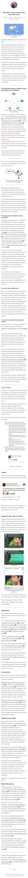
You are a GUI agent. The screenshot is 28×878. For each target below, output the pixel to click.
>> (17, 869)
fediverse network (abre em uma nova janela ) (13, 359)
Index (14, 869)
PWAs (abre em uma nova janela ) (16, 645)
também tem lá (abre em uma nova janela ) (12, 241)
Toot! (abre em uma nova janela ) (15, 636)
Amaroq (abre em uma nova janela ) (11, 638)
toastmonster (18, 181)
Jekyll (11, 875)
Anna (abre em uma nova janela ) (10, 799)
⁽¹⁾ (23, 422)
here (23, 875)
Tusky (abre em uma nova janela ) (10, 623)
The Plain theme (17, 875)
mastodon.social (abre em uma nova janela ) (13, 749)
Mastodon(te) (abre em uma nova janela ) (13, 123)
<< (10, 869)
